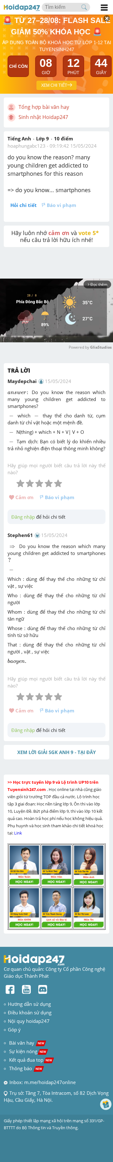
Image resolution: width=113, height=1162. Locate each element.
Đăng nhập (23, 517)
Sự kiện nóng (27, 1051)
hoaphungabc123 (27, 146)
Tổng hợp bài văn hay (44, 106)
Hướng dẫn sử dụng (29, 1004)
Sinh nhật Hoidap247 (43, 117)
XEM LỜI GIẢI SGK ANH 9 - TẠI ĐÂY (56, 752)
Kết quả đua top (30, 1060)
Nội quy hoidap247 (29, 1021)
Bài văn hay (26, 1043)
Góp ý (14, 1029)
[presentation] (18, 393)
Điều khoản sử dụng (29, 1012)
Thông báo (25, 1068)
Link (18, 833)
